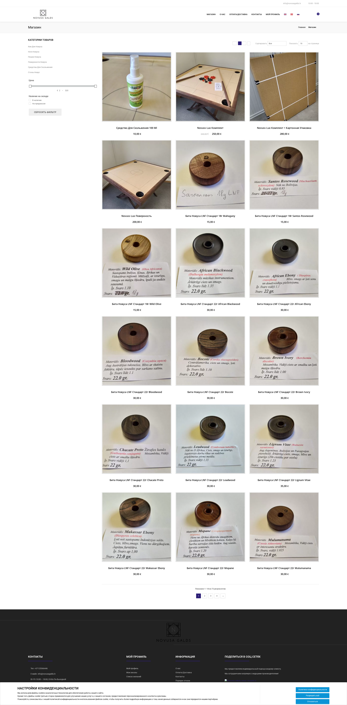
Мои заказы (131, 672)
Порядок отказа (183, 681)
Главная (302, 27)
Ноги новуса (33, 52)
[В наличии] (30, 100)
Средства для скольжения (40, 67)
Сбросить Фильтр (45, 112)
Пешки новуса (34, 57)
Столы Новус (34, 72)
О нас (222, 14)
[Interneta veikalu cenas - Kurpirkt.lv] (240, 680)
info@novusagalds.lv (292, 3)
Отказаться (312, 701)
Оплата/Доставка (238, 14)
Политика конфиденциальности (312, 689)
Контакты (256, 14)
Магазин (211, 14)
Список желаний (133, 677)
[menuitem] (285, 14)
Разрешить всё (312, 695)
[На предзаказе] (30, 103)
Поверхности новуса (37, 62)
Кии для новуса (263, 51)
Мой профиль (273, 14)
